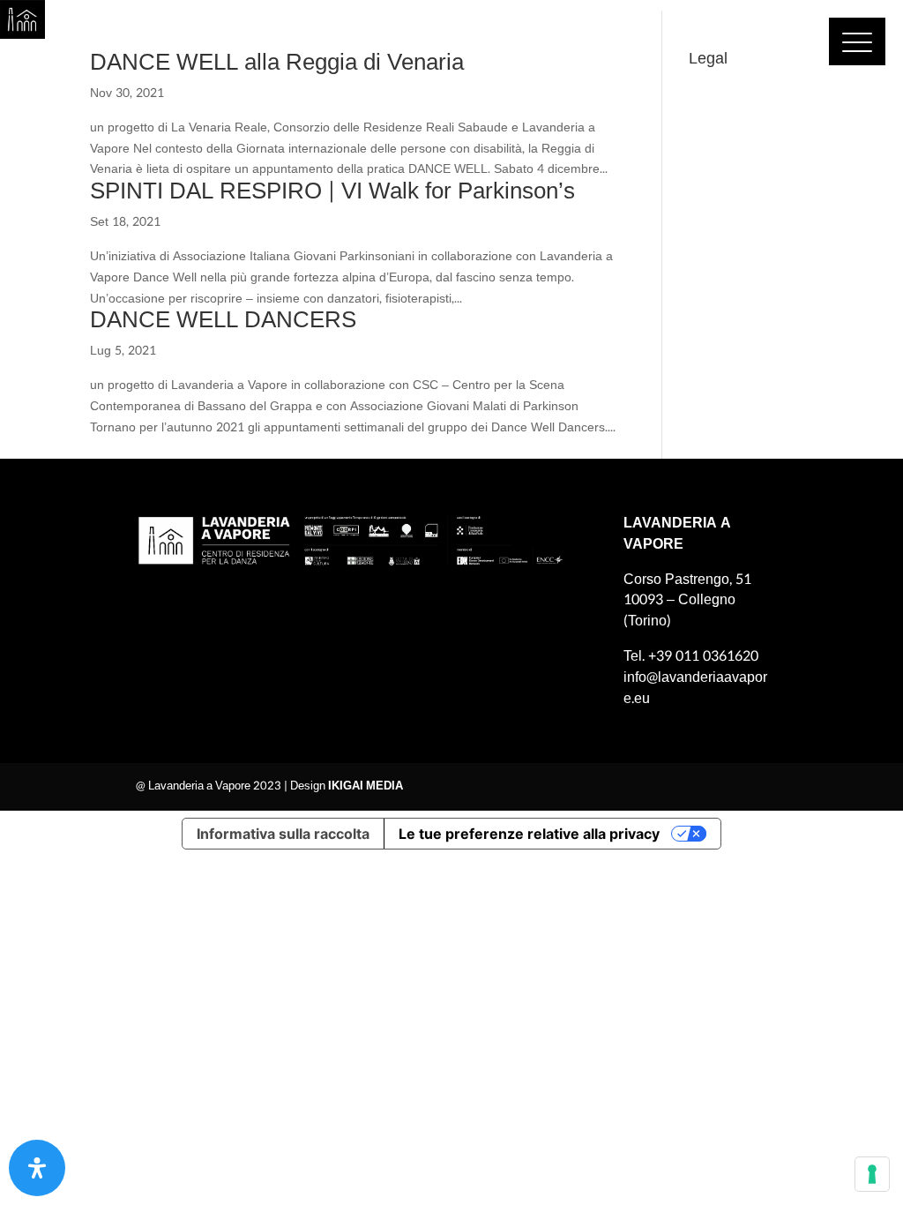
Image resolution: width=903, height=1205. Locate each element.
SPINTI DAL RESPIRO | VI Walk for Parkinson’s (332, 191)
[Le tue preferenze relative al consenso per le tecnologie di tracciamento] (872, 1174)
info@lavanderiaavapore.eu (695, 687)
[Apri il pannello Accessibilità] (37, 1168)
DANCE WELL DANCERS (223, 320)
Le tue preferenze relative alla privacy (529, 833)
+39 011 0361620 (703, 656)
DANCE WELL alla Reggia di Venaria (277, 62)
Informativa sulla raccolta (283, 833)
